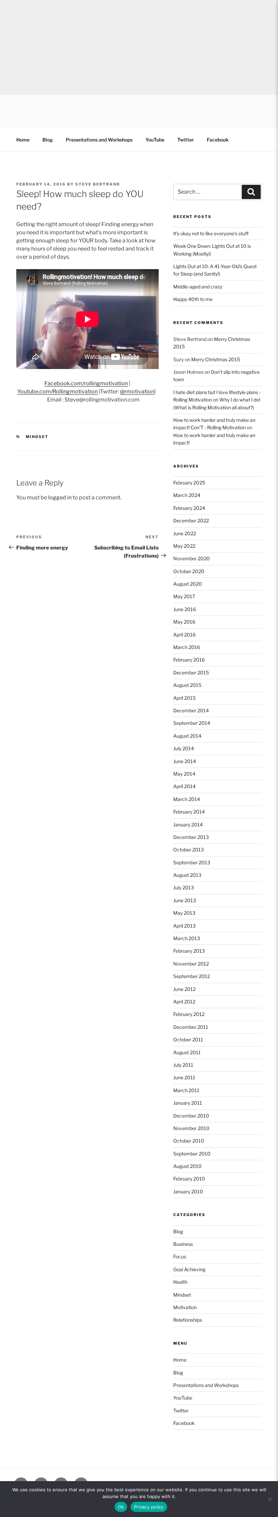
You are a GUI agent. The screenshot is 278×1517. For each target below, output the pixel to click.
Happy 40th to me (193, 299)
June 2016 (184, 609)
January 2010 (188, 1191)
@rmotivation (137, 391)
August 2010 (187, 1166)
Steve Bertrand (97, 184)
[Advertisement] (139, 47)
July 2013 (183, 887)
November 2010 (191, 1128)
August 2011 (187, 1052)
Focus (179, 1256)
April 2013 (184, 926)
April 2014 (184, 786)
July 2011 (183, 1065)
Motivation (185, 1307)
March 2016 (186, 647)
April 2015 (184, 698)
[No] (269, 1499)
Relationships (187, 1320)
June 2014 (184, 761)
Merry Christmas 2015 (215, 359)
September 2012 (191, 976)
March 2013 (186, 938)
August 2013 (187, 875)
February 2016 (189, 660)
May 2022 (184, 546)
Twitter (185, 140)
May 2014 (184, 774)
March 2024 (186, 495)
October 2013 (188, 849)
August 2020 (187, 584)
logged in (60, 497)
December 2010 (191, 1116)
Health (180, 1282)
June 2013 (184, 900)
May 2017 (184, 596)
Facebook (218, 140)
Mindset (37, 436)
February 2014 (189, 812)
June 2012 (184, 989)
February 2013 (189, 951)
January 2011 (187, 1103)
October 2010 (188, 1141)
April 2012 (184, 1001)
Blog (47, 140)
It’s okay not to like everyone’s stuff (211, 233)
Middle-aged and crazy (197, 286)
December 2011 (190, 1027)
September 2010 (192, 1153)
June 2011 (184, 1077)
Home (22, 140)
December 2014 (191, 710)
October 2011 (188, 1039)
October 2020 (188, 571)
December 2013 (191, 837)
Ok (121, 1507)
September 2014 (191, 723)
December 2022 (191, 520)
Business (183, 1244)
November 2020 (191, 558)
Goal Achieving (189, 1269)
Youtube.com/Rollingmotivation (57, 391)
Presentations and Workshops (99, 140)
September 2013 (191, 862)
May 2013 (184, 913)
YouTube (154, 140)
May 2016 (184, 622)
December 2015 (191, 672)
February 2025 (189, 482)
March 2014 (186, 799)
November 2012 (191, 964)
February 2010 (189, 1179)
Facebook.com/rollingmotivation (86, 383)
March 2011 (186, 1090)
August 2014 (187, 736)
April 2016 (184, 634)
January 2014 (188, 824)
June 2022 (184, 533)
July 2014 (183, 748)
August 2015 (187, 685)
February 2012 (188, 1014)
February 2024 (189, 508)
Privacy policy (149, 1507)
